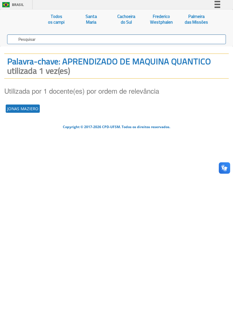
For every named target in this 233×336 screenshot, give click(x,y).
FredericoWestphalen (161, 19)
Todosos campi (56, 19)
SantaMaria (91, 19)
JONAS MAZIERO (22, 108)
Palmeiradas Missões (196, 19)
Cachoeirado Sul (126, 19)
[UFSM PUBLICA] (19, 19)
